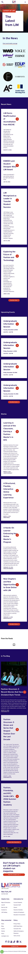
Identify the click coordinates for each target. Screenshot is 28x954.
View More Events (14, 402)
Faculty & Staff (17, 905)
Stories (3, 931)
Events (3, 928)
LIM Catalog (4, 912)
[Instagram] (8, 942)
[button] (25, 2)
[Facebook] (6, 942)
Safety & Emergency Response (19, 932)
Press (2, 933)
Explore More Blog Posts (13, 842)
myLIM (3, 905)
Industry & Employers (19, 912)
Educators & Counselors (19, 915)
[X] (20, 942)
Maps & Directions (5, 902)
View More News (13, 300)
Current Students (18, 902)
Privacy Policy (17, 924)
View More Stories (14, 624)
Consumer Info (17, 928)
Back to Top (15, 946)
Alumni (15, 907)
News (2, 924)
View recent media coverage (10, 43)
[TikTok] (14, 942)
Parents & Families (18, 910)
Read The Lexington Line (13, 874)
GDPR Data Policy (18, 926)
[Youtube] (11, 942)
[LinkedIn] (17, 942)
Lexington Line (5, 936)
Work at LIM (4, 907)
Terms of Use (17, 935)
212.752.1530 (4, 894)
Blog (2, 926)
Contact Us (4, 910)
